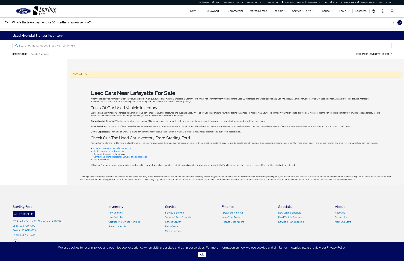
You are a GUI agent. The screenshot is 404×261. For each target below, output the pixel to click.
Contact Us (25, 214)
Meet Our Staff (343, 222)
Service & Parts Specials (178, 217)
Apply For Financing (232, 212)
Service (170, 207)
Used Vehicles (115, 217)
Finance (228, 207)
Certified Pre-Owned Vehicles (124, 222)
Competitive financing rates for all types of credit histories (120, 157)
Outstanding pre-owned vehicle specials (112, 148)
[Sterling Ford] (39, 10)
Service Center (173, 222)
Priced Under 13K (117, 226)
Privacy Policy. (336, 247)
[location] (282, 2)
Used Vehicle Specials (290, 217)
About (340, 207)
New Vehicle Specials (289, 212)
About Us (340, 212)
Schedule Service (174, 212)
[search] (392, 11)
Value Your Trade (231, 217)
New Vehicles (115, 212)
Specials (285, 207)
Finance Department (233, 222)
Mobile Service (173, 231)
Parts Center (172, 226)
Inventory (115, 207)
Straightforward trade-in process (108, 151)
